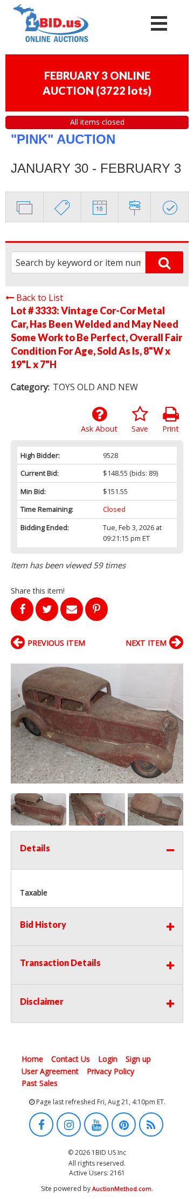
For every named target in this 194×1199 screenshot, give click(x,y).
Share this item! (38, 591)
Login (107, 1059)
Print (170, 429)
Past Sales (40, 1083)
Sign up (138, 1059)
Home (32, 1059)
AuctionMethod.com (121, 1188)
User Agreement (50, 1071)
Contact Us (70, 1059)
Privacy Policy (110, 1071)
